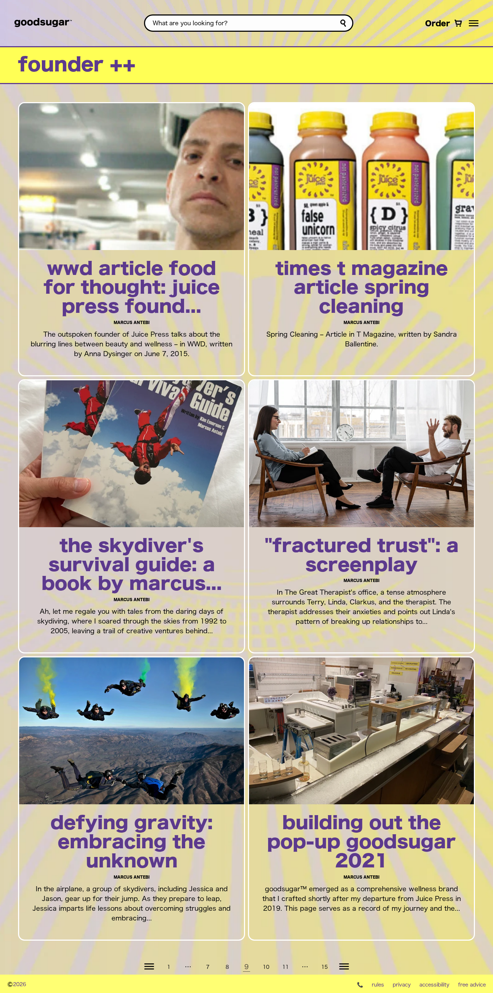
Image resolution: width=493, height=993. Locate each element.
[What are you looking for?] (343, 23)
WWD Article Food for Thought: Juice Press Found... (132, 288)
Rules (378, 984)
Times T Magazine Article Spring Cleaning (361, 288)
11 (285, 966)
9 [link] (246, 966)
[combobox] (248, 23)
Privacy (402, 984)
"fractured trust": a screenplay (362, 556)
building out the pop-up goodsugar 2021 (361, 842)
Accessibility (434, 984)
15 (324, 966)
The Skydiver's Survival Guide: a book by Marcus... (132, 565)
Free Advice (472, 984)
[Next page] (344, 967)
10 (266, 966)
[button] (474, 23)
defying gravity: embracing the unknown (132, 842)
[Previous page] (149, 967)
